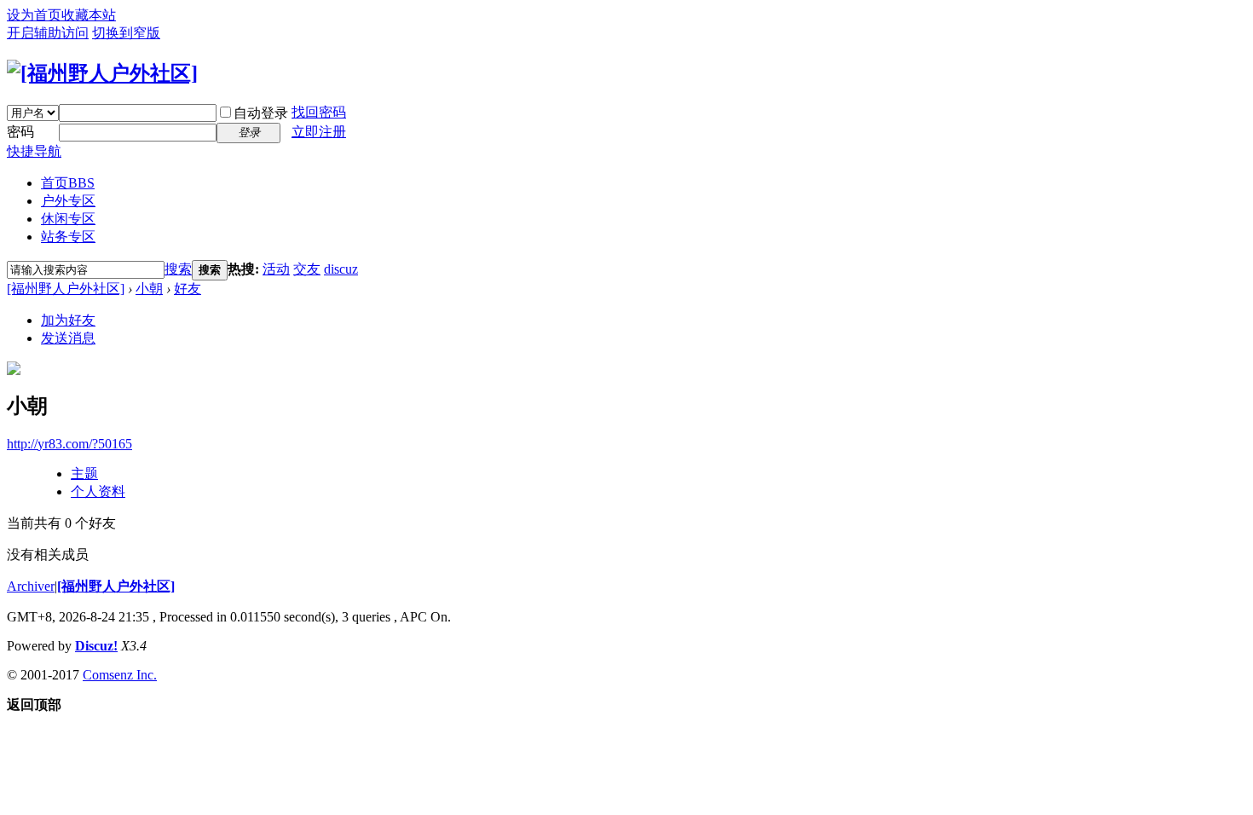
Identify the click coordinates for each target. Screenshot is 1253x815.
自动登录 (261, 113)
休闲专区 (68, 218)
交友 (306, 269)
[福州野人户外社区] (65, 288)
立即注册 (319, 131)
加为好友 (68, 320)
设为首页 (34, 15)
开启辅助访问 (48, 33)
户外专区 (68, 201)
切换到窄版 (126, 33)
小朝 (149, 288)
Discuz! (96, 646)
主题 (84, 473)
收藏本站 (88, 15)
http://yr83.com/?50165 (69, 443)
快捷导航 (34, 151)
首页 (68, 183)
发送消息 (68, 338)
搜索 (178, 269)
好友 (187, 288)
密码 (20, 131)
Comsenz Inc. (120, 675)
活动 (276, 269)
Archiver (31, 586)
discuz (341, 269)
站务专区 (68, 236)
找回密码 (319, 112)
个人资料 (98, 491)
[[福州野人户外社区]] (102, 73)
